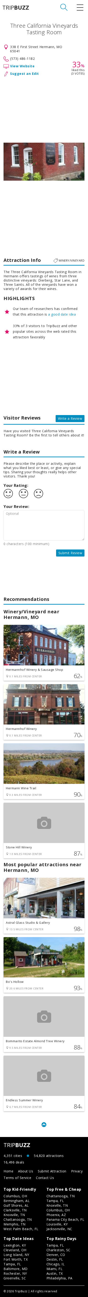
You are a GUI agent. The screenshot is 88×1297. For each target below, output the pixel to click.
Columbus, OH (15, 1196)
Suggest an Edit (24, 73)
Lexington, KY (15, 1245)
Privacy (77, 1171)
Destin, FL (54, 1259)
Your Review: (16, 506)
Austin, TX (54, 1273)
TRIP (15, 7)
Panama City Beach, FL (65, 1219)
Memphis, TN (15, 1224)
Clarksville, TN (15, 1210)
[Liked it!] (8, 493)
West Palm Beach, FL (21, 1229)
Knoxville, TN (14, 1215)
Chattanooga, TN (18, 1219)
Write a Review (70, 418)
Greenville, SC (15, 1278)
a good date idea (62, 314)
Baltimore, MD (16, 1268)
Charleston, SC (58, 1250)
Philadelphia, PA (59, 1278)
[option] (44, 162)
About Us (25, 1171)
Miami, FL (54, 1268)
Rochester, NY (15, 1273)
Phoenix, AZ (56, 1215)
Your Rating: (16, 485)
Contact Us (45, 1177)
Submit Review (70, 553)
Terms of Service (17, 1177)
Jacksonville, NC (59, 1229)
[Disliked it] (38, 493)
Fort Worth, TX (16, 1259)
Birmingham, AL (17, 1200)
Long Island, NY (16, 1254)
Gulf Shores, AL (16, 1205)
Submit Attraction (52, 1171)
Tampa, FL (55, 1200)
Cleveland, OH (15, 1250)
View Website (22, 66)
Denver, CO (55, 1254)
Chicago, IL (55, 1264)
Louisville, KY (57, 1224)
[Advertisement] (44, 108)
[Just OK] (23, 493)
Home (8, 1171)
